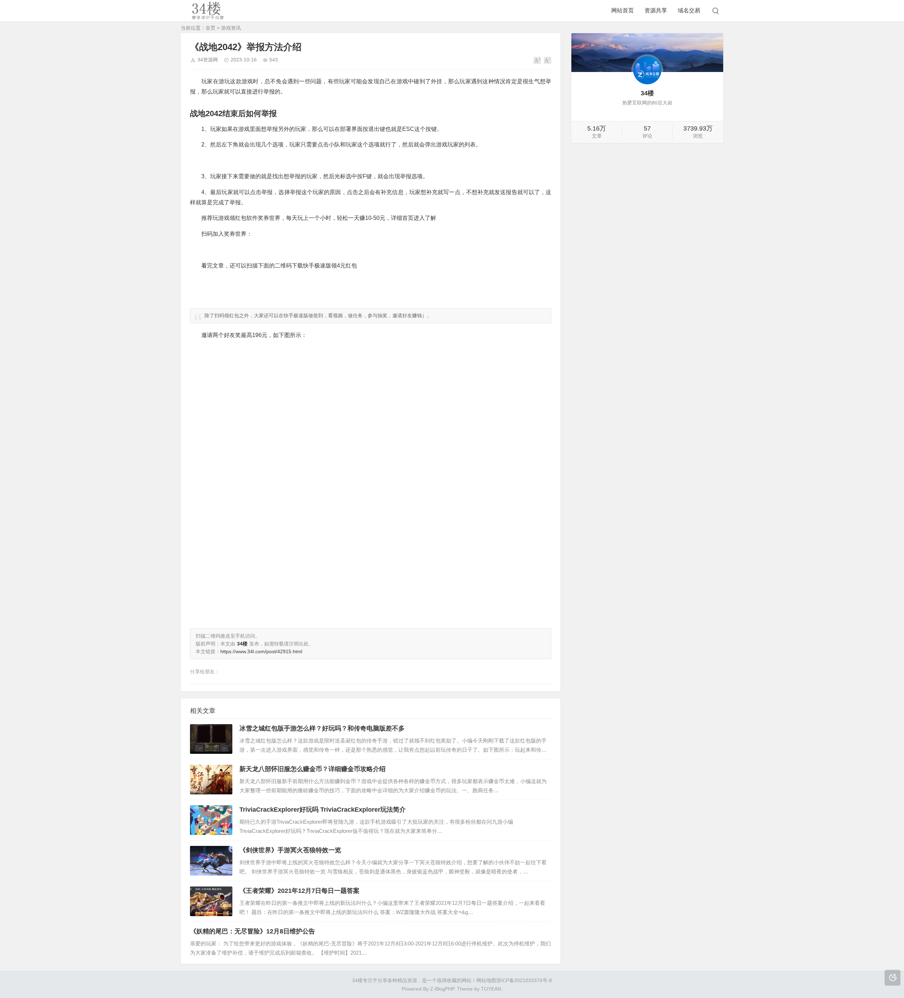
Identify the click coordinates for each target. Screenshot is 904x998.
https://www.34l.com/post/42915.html (261, 651)
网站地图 (486, 980)
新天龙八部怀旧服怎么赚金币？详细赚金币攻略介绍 (312, 768)
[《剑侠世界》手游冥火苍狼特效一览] (211, 861)
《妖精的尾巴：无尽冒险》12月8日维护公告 (252, 931)
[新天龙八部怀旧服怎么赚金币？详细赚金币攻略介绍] (211, 779)
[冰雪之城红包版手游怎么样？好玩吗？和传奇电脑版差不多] (211, 739)
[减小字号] (547, 60)
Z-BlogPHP (442, 989)
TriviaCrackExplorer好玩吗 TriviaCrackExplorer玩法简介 (322, 809)
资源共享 (655, 10)
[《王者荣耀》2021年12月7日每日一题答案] (211, 901)
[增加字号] (537, 60)
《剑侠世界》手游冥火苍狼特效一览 (290, 850)
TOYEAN (491, 989)
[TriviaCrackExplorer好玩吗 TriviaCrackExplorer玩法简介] (211, 820)
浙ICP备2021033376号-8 (524, 980)
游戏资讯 (231, 28)
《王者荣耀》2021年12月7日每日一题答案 (299, 890)
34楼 (357, 980)
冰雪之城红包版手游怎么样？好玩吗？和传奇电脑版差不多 (322, 728)
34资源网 (207, 59)
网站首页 (622, 10)
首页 (210, 28)
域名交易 (689, 10)
